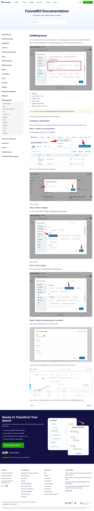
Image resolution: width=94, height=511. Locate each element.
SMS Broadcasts (7, 65)
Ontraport (5, 133)
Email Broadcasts (7, 61)
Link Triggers (5, 74)
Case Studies (47, 478)
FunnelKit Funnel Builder (7, 473)
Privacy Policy (14, 504)
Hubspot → (89, 405)
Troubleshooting (6, 152)
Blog (45, 473)
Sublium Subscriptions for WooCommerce (7, 481)
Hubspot (5, 117)
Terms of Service (6, 504)
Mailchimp (5, 125)
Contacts (4, 47)
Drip (4, 111)
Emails (4, 69)
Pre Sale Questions (49, 483)
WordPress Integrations (9, 91)
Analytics (4, 82)
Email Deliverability (7, 39)
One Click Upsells (25, 475)
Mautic (4, 128)
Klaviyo (4, 119)
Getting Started (6, 34)
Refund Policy (47, 488)
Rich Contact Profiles (26, 486)
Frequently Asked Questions (10, 156)
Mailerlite (5, 122)
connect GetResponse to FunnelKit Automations (57, 111)
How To (4, 147)
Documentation (48, 481)
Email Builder (5, 43)
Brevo (4, 106)
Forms (3, 78)
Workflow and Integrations (27, 488)
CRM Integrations (7, 100)
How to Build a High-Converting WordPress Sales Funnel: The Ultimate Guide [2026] (77, 487)
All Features (24, 496)
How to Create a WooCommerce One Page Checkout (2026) (78, 478)
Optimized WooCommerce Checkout (30, 473)
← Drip (31, 405)
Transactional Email (25, 494)
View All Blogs (68, 490)
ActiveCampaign (7, 103)
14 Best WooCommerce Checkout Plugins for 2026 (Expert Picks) (77, 482)
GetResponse (6, 114)
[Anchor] (50, 121)
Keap (4, 130)
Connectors (5, 143)
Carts (3, 56)
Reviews (46, 475)
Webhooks (5, 96)
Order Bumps (24, 478)
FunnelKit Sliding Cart (6, 478)
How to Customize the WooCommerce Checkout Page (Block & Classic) (78, 473)
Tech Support (47, 486)
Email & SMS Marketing (26, 483)
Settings (4, 87)
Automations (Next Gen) (9, 52)
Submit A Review (48, 491)
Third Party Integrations (9, 139)
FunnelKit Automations (6, 475)
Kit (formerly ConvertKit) (9, 109)
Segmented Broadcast (26, 491)
